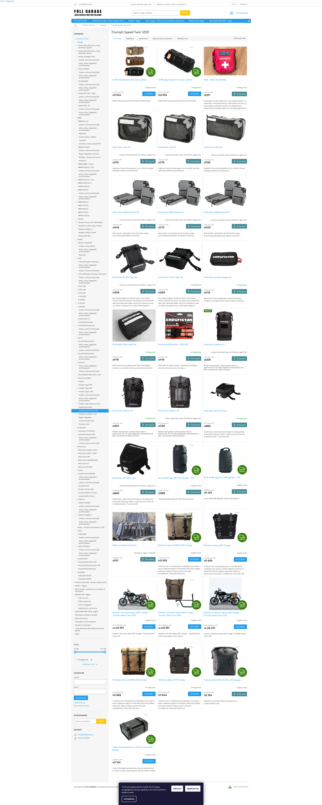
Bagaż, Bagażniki (85, 417)
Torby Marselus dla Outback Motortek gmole (89, 629)
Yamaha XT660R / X (85, 229)
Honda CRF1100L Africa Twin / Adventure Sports (89, 46)
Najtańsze (130, 38)
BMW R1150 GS (83, 215)
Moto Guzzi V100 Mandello (88, 460)
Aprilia (80, 239)
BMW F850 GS (83, 202)
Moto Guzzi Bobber (85, 467)
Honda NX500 (83, 81)
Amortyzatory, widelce (87, 137)
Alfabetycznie (182, 38)
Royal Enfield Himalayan (87, 569)
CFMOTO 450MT (84, 503)
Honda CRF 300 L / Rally (87, 93)
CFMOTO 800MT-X (85, 515)
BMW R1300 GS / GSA (86, 167)
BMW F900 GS (83, 190)
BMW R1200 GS (83, 186)
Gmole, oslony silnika (87, 246)
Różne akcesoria (81, 618)
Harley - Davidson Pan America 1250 (91, 527)
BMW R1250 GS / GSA (86, 180)
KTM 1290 (82, 286)
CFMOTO (81, 499)
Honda (80, 42)
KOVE (80, 531)
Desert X (81, 362)
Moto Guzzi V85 (84, 457)
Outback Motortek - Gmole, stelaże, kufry (91, 582)
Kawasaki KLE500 (84, 575)
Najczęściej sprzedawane (162, 38)
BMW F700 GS (83, 212)
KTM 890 (81, 306)
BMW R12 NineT (84, 147)
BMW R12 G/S (83, 121)
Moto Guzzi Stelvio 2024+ (87, 450)
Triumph (81, 381)
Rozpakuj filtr (89, 664)
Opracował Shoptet (240, 787)
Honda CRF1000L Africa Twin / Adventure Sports (89, 52)
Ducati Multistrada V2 (86, 353)
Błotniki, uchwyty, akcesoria (89, 157)
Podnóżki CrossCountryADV (85, 622)
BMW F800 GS (83, 209)
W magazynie (85, 660)
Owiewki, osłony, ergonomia (90, 144)
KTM (79, 258)
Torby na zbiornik (84, 601)
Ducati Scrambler (84, 378)
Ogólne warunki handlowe (140, 4)
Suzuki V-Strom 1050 (86, 489)
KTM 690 (81, 300)
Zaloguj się (81, 698)
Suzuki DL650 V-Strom (86, 496)
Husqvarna (82, 427)
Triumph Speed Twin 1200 (88, 410)
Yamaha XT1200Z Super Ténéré (90, 226)
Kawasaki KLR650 (84, 579)
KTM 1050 (82, 293)
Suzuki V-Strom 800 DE (86, 473)
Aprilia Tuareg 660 (85, 243)
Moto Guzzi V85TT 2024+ (87, 453)
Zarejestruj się (79, 703)
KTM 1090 (82, 296)
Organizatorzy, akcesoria (87, 608)
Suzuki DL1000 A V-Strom (87, 493)
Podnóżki (82, 140)
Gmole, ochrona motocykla (89, 60)
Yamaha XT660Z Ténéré (87, 232)
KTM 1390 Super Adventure (88, 262)
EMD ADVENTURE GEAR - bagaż (86, 611)
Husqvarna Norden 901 (86, 434)
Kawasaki (81, 572)
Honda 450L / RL (84, 105)
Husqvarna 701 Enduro (86, 431)
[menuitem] (80, 21)
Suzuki (80, 470)
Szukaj (185, 13)
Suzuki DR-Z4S (83, 486)
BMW (79, 118)
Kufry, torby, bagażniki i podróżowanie (88, 64)
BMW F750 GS (83, 205)
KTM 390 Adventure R (86, 325)
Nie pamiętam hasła (81, 706)
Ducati (80, 338)
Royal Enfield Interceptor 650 (89, 565)
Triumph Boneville (85, 407)
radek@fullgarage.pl (85, 734)
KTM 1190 (82, 289)
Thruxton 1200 (83, 424)
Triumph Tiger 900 (85, 388)
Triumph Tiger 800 (85, 385)
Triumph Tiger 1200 (85, 391)
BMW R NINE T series (86, 164)
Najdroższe (143, 38)
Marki (77, 634)
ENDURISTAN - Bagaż (82, 594)
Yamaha (80, 219)
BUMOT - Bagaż (81, 586)
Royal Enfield (82, 559)
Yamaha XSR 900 (84, 236)
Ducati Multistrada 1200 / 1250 (89, 374)
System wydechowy (86, 421)
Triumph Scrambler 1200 (87, 414)
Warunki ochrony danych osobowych (171, 4)
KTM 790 (81, 303)
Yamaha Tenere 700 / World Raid (90, 222)
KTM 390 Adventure (85, 322)
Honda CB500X (83, 69)
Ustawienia (129, 799)
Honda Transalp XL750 (86, 56)
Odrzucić (177, 788)
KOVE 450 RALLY (84, 546)
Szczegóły (148, 94)
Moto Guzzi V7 (83, 463)
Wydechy (82, 133)
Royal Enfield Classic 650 (87, 562)
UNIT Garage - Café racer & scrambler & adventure (90, 590)
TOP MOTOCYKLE (81, 39)
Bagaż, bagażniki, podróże (89, 154)
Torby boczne (83, 598)
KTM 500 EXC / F (84, 319)
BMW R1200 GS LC (85, 183)
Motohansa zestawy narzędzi (86, 615)
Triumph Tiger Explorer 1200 (89, 404)
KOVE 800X (82, 534)
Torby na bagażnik (84, 605)
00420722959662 (84, 738)
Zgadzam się (193, 788)
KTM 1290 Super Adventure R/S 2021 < (92, 274)
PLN (233, 4)
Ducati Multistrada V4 (86, 341)
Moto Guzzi (82, 446)
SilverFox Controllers (83, 625)
